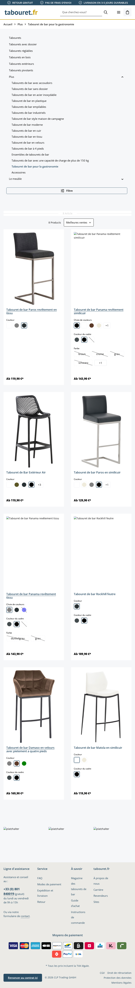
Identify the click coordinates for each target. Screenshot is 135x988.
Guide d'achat (75, 903)
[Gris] (17, 325)
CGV (102, 972)
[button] (122, 77)
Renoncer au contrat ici (23, 977)
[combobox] (81, 12)
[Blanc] (9, 325)
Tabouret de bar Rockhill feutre (94, 594)
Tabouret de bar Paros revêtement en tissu (31, 311)
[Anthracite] (77, 606)
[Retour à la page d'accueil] (21, 12)
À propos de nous (101, 880)
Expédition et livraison (45, 893)
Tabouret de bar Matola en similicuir (98, 748)
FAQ (39, 878)
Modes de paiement (49, 884)
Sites (96, 902)
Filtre (69, 190)
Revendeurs (101, 895)
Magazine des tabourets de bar (78, 886)
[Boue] (17, 485)
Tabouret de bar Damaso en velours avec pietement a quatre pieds (30, 749)
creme (102, 354)
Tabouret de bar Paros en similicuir (97, 472)
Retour (41, 902)
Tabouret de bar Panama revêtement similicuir (98, 311)
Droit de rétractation (119, 972)
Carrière (98, 889)
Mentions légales (121, 982)
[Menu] (119, 12)
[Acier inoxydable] (77, 340)
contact (25, 916)
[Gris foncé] (24, 325)
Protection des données (117, 977)
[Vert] (24, 763)
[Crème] (99, 325)
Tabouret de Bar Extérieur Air (26, 472)
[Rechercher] (105, 12)
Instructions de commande (78, 917)
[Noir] (77, 325)
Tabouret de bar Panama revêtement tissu (31, 596)
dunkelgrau (20, 639)
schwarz (85, 363)
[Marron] (92, 325)
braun (84, 354)
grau (119, 354)
